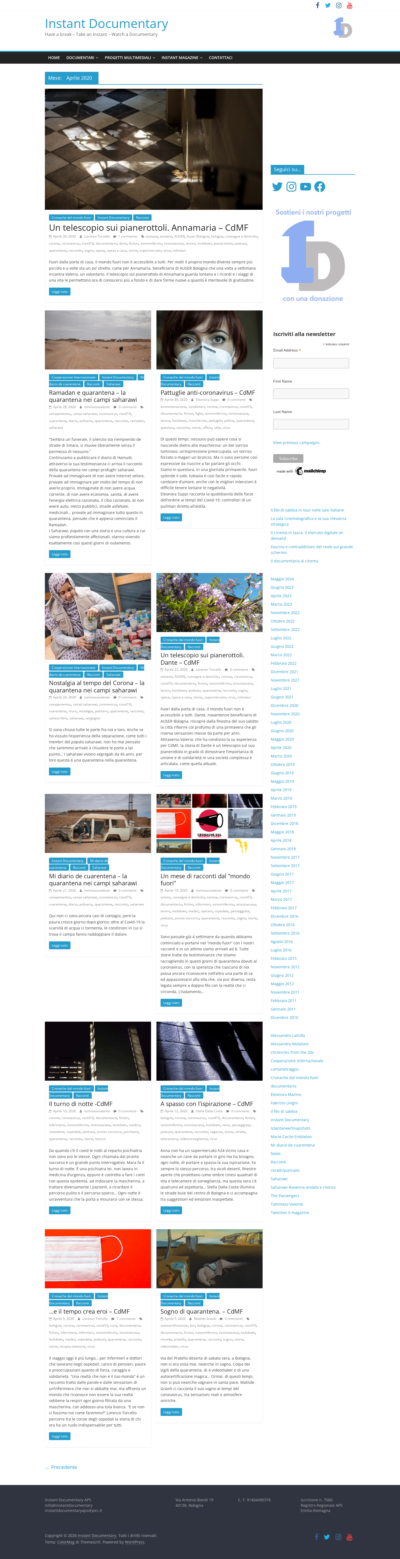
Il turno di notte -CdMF (80, 1103)
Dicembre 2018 (284, 823)
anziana (152, 236)
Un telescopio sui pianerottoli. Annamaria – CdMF (148, 227)
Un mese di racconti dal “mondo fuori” (205, 879)
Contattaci (220, 57)
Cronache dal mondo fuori (71, 217)
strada (240, 1131)
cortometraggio (285, 1069)
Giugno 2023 (282, 587)
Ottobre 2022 (283, 621)
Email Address (287, 350)
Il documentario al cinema (294, 560)
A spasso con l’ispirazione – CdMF (207, 1103)
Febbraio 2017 (284, 907)
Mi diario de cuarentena (293, 1145)
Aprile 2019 (281, 789)
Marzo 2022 (281, 654)
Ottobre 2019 (283, 764)
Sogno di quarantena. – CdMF (202, 1311)
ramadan (137, 420)
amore (166, 897)
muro (73, 711)
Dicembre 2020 (284, 705)
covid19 (88, 243)
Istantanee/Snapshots (290, 1128)
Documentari (80, 57)
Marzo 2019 (281, 798)
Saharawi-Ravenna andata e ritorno (303, 1187)
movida (166, 1339)
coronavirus (71, 243)
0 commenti (127, 407)
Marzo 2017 (281, 899)
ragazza (216, 1131)
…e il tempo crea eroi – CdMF (89, 1311)
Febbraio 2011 (284, 1000)
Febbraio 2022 (284, 663)
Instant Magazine (180, 57)
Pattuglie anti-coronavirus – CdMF (208, 392)
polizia (229, 420)
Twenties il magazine (290, 1212)
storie (133, 250)
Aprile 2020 (281, 747)
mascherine (198, 420)
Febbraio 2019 (284, 806)
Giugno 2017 (282, 874)
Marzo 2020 (281, 756)
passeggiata (240, 911)
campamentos (60, 413)
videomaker (170, 1346)
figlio (199, 413)
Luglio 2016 (281, 950)
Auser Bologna (198, 236)
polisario (86, 420)
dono (123, 243)
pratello (180, 1339)
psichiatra (131, 1131)
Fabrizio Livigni (284, 1102)
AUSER (179, 236)
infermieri (202, 904)
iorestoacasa (174, 243)
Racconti (142, 217)
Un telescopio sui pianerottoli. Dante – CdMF (202, 658)
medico (134, 1125)
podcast (241, 243)
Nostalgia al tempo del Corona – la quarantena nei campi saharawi (96, 686)
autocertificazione (174, 1325)
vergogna (92, 718)
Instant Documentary (106, 23)
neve (226, 1125)
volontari (179, 250)
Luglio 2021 (281, 688)
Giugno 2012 (282, 975)
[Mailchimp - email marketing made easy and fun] (301, 468)
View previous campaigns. (297, 442)
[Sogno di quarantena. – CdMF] (209, 1233)
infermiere (57, 1125)
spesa (100, 250)
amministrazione (173, 406)
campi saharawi (85, 413)
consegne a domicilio (241, 236)
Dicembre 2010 (284, 1017)
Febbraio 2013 (284, 958)
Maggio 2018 (282, 831)
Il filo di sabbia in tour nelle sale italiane (307, 510)
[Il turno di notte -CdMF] (98, 1025)
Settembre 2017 (285, 865)
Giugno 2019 (282, 772)
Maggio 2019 (282, 781)
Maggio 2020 (282, 739)
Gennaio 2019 (283, 815)
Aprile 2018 (281, 840)
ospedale (222, 911)
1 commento (127, 236)
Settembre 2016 (285, 933)
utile (217, 427)
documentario (106, 243)
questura (167, 427)
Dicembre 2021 (284, 671)
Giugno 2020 (282, 730)
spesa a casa (117, 250)
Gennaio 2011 (283, 1009)
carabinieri (196, 406)
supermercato (150, 250)
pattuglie (215, 420)
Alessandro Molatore (290, 1043)
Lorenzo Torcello (97, 236)
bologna (217, 236)
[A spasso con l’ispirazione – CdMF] (209, 1025)
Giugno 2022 (282, 646)
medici (194, 911)
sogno (89, 250)
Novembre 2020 (285, 713)
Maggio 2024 (282, 578)
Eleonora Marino (286, 1094)
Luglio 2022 (281, 637)
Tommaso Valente (287, 1204)
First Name (282, 381)
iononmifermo (151, 243)
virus (167, 250)
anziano (166, 236)
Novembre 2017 (285, 857)
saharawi (56, 427)
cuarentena (57, 420)
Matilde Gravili (205, 1318)
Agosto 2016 (282, 941)
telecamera (169, 1138)
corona (54, 243)
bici (192, 1325)
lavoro (190, 243)
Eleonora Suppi (208, 399)
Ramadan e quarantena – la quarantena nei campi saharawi (93, 395)
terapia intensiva (72, 1346)
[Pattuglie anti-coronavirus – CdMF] (209, 314)
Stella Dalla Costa (209, 1111)
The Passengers (285, 1195)
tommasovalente (97, 407)
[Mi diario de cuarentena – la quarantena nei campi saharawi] (98, 797)
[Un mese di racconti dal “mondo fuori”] (209, 797)
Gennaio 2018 (283, 848)
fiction (133, 243)
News (276, 1153)
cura (113, 1325)
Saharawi (113, 384)
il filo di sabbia (284, 1111)
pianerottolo (223, 243)
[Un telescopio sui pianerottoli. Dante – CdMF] (209, 576)
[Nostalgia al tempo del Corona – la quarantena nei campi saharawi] (98, 576)
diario (73, 420)
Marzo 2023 (281, 604)
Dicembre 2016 (284, 916)
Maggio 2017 (282, 882)
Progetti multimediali (128, 57)
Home (54, 57)
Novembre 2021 (285, 680)
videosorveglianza (194, 1138)
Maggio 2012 (282, 983)
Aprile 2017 (281, 891)
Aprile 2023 (281, 595)
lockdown (205, 243)
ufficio (207, 427)
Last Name (282, 411)
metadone (56, 1131)
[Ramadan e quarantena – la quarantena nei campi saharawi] (98, 314)
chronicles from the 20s (292, 1052)
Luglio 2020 (281, 722)
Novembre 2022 (285, 612)
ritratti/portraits (285, 1170)
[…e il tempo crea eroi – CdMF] (98, 1233)
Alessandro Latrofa (288, 1035)
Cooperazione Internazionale (74, 377)
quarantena (58, 250)
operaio (207, 911)
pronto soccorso (187, 918)
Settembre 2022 (285, 629)
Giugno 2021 (282, 697)
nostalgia (86, 711)
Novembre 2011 (285, 992)
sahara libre (58, 718)
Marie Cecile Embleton (291, 1136)
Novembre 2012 (285, 966)
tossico (100, 1138)
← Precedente (61, 1467)
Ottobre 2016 (283, 924)
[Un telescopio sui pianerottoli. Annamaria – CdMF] (154, 92)
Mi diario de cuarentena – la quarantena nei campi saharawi (93, 879)
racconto (75, 250)
